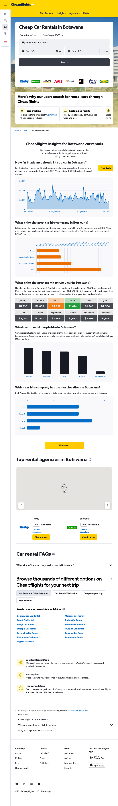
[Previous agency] (21, 505)
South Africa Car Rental (28, 616)
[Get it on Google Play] (97, 757)
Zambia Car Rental (74, 637)
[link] (105, 168)
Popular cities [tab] (25, 600)
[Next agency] (107, 505)
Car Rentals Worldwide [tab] (66, 593)
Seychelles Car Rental (27, 633)
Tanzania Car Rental (74, 633)
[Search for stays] (5, 20)
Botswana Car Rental (75, 624)
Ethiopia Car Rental (26, 628)
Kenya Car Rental (25, 624)
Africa (24, 131)
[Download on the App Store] (97, 765)
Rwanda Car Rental (74, 628)
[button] (5, 4)
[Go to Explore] (5, 33)
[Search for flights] (5, 14)
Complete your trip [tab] (93, 593)
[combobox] (28, 35)
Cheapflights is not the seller (33, 719)
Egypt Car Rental (25, 620)
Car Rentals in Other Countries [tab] (33, 593)
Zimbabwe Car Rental (28, 637)
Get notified (51, 115)
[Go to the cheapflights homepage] (22, 4)
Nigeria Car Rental (26, 641)
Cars (17, 131)
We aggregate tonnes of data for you (37, 725)
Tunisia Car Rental (73, 620)
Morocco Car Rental (74, 616)
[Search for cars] (5, 27)
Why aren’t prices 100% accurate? (36, 730)
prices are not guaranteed (78, 710)
